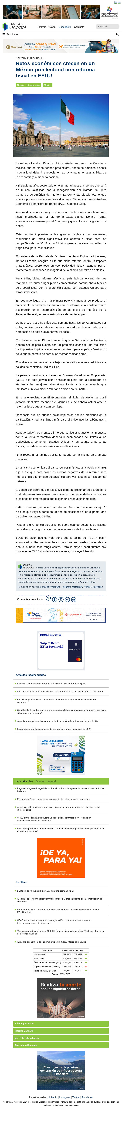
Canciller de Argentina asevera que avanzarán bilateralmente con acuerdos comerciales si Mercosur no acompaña (61, 711)
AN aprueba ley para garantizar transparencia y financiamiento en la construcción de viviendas (59, 900)
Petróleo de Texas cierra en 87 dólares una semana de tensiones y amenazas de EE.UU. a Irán (58, 911)
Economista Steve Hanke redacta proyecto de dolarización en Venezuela (53, 799)
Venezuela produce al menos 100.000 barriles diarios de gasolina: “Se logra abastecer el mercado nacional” (60, 829)
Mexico (47, 85)
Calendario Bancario (26, 1045)
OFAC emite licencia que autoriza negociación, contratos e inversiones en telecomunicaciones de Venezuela (54, 819)
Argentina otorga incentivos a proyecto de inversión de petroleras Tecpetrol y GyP (58, 721)
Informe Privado (47, 27)
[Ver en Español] (119, 2)
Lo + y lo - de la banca (27, 1038)
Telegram (66, 586)
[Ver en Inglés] (115, 2)
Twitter (87, 586)
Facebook (98, 586)
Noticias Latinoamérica (28, 85)
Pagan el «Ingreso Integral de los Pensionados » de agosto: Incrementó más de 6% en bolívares (61, 789)
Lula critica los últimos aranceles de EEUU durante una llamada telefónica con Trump (60, 691)
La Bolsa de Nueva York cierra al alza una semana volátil (45, 891)
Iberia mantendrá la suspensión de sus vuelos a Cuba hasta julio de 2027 (54, 729)
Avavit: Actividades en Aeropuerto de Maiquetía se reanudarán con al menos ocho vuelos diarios (58, 808)
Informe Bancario (24, 1030)
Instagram (77, 586)
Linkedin (53, 1097)
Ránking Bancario (24, 1023)
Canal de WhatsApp (50, 586)
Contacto (79, 27)
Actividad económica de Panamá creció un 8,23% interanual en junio (51, 683)
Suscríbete (65, 27)
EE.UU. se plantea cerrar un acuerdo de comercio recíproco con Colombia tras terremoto (56, 700)
